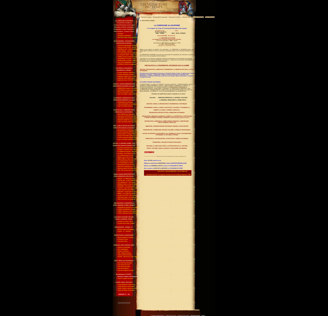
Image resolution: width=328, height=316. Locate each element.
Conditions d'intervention (183, 315)
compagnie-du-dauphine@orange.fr (167, 45)
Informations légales (195, 315)
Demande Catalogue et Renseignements (127, 276)
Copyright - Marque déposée (157, 315)
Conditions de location (170, 315)
